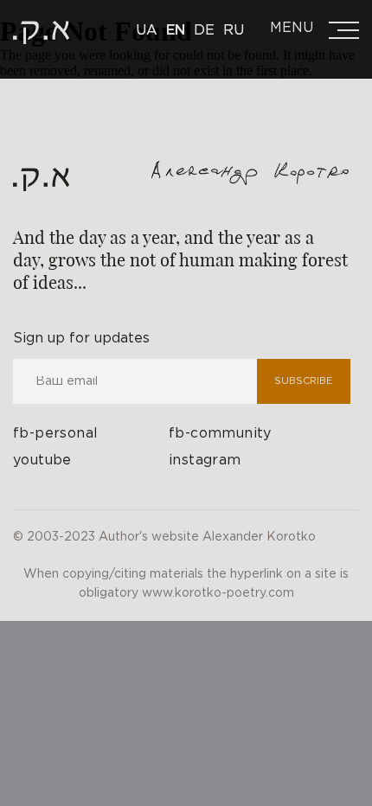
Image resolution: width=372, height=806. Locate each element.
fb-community (220, 433)
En (175, 30)
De (204, 30)
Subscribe (303, 381)
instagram (205, 460)
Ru (233, 30)
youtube (42, 460)
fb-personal (55, 433)
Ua (146, 30)
